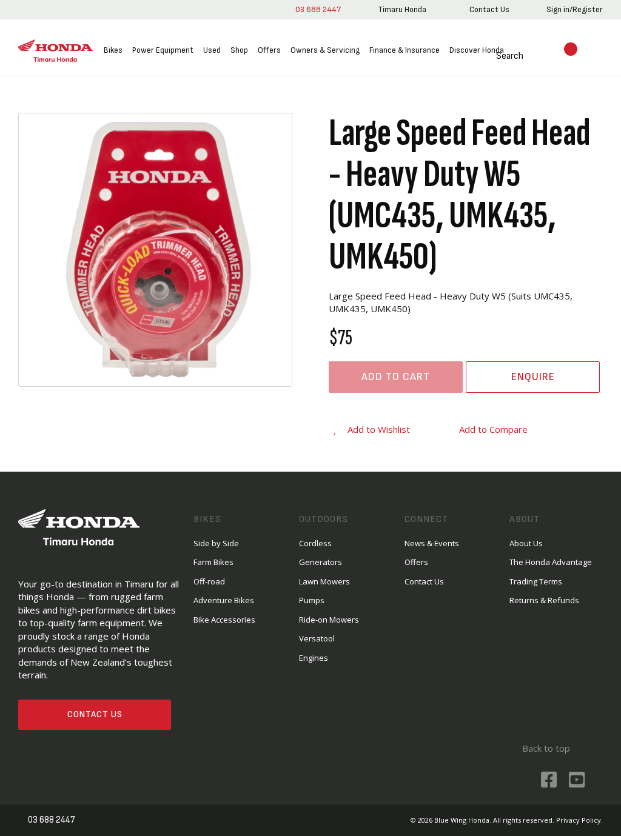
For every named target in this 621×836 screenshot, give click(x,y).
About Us (526, 543)
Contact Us (95, 714)
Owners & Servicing (325, 50)
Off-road (209, 581)
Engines (313, 657)
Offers (269, 50)
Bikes (113, 50)
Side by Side (216, 543)
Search (509, 56)
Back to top (546, 748)
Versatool (317, 638)
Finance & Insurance (404, 50)
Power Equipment (162, 50)
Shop (239, 50)
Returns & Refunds (544, 600)
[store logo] (55, 51)
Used (212, 50)
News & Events (431, 543)
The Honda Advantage (550, 562)
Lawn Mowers (324, 581)
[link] (402, 9)
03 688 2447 (318, 9)
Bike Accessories (224, 619)
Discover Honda (476, 50)
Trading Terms (535, 581)
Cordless (315, 543)
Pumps (311, 600)
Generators (320, 562)
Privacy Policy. (579, 819)
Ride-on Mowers (329, 619)
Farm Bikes (213, 562)
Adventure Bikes (223, 600)
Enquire (533, 376)
